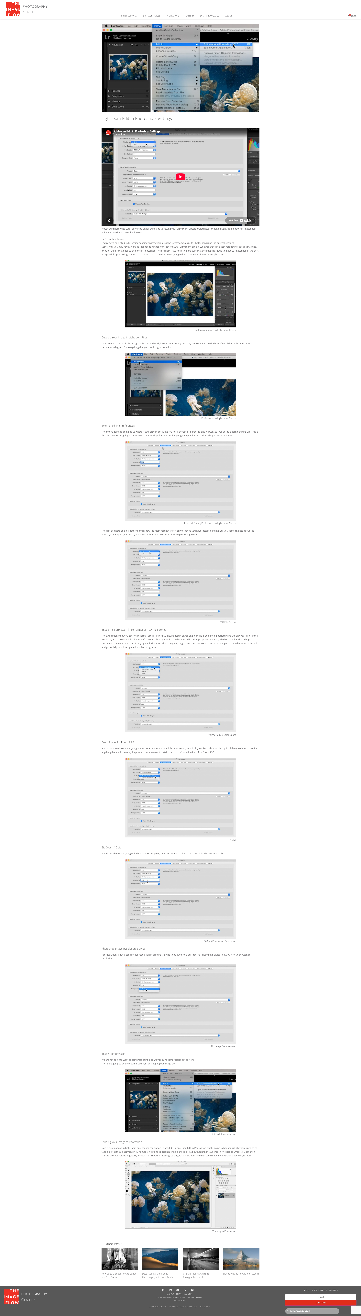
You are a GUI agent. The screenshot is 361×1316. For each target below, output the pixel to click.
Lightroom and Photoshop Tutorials (241, 1273)
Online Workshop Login (300, 1311)
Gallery (189, 15)
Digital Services (151, 15)
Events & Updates (209, 15)
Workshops (173, 15)
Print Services (129, 15)
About (228, 15)
